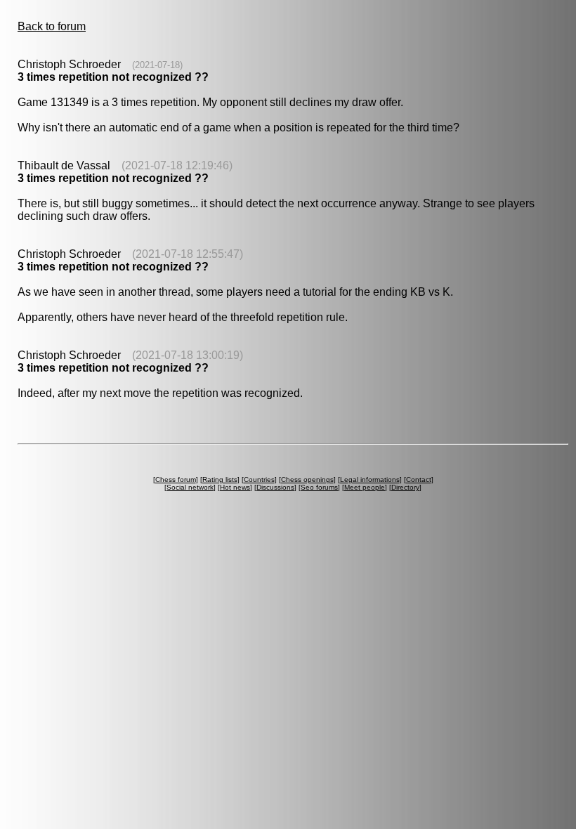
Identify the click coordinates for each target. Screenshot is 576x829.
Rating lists (219, 479)
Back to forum (52, 26)
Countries (259, 479)
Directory (405, 487)
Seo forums (319, 487)
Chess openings (307, 479)
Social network (190, 487)
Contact (418, 479)
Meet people (364, 487)
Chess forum (175, 479)
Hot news (235, 487)
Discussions (275, 487)
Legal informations (370, 479)
